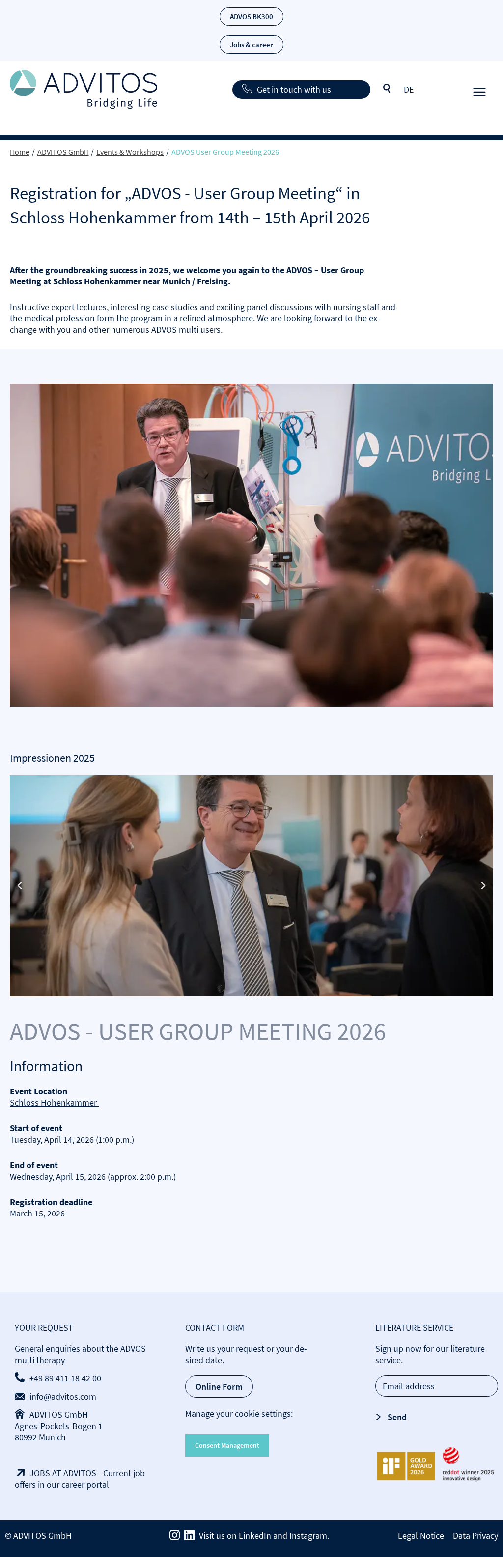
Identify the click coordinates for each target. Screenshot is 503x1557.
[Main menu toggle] (479, 89)
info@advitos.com (62, 1396)
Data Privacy (475, 1535)
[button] (20, 886)
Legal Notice (421, 1535)
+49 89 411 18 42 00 (65, 1378)
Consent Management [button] (227, 1445)
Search (387, 88)
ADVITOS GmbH (58, 1414)
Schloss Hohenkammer (54, 1102)
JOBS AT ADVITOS (62, 1473)
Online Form (219, 1386)
